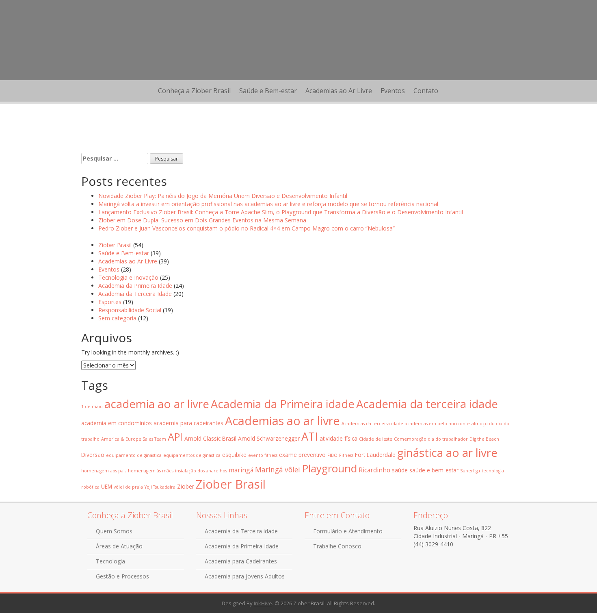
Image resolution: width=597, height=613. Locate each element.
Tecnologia (110, 561)
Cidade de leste (375, 439)
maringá (241, 469)
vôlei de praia (128, 487)
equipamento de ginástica (134, 455)
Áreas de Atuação (119, 546)
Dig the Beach (484, 439)
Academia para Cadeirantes (241, 561)
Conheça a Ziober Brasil (194, 90)
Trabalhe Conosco (337, 546)
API (175, 436)
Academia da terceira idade (427, 403)
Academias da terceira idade (372, 423)
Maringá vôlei (277, 469)
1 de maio (92, 406)
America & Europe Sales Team (133, 439)
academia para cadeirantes (188, 423)
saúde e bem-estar (434, 470)
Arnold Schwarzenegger (269, 438)
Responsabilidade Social (129, 310)
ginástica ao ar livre (447, 452)
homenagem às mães (150, 471)
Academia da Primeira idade (283, 403)
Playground (329, 468)
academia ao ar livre (156, 403)
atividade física (338, 438)
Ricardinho (374, 469)
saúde (400, 470)
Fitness (346, 455)
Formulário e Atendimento (348, 531)
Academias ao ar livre (282, 420)
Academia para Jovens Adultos (245, 576)
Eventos (393, 90)
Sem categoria (117, 318)
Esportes (109, 302)
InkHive (263, 603)
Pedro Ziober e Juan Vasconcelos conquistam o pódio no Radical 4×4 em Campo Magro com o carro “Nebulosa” (246, 228)
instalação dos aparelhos (201, 471)
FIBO (332, 455)
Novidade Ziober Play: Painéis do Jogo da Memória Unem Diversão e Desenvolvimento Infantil (222, 196)
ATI (309, 436)
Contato (425, 90)
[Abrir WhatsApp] (577, 592)
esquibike (234, 455)
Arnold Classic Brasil (210, 438)
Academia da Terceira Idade (135, 294)
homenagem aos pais (103, 471)
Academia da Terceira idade (241, 531)
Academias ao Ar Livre (338, 90)
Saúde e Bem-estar (268, 90)
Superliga (470, 471)
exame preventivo (302, 455)
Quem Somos (114, 531)
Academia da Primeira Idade (135, 285)
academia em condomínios (116, 423)
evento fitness (262, 455)
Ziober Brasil (115, 245)
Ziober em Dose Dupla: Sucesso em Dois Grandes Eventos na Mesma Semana (202, 220)
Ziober (185, 486)
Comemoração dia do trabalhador (431, 439)
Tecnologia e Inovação (128, 277)
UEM (106, 486)
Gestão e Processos (122, 576)
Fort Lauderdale (375, 455)
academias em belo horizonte (437, 423)
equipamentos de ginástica (192, 455)
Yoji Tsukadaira (160, 487)
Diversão (92, 455)
